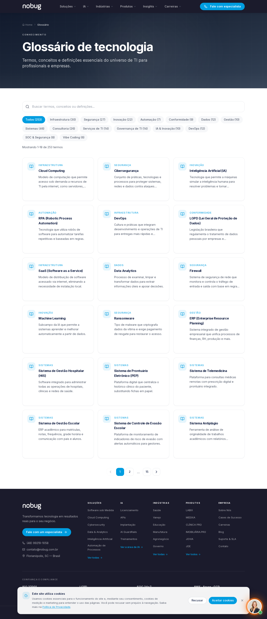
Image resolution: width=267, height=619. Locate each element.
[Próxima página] (156, 472)
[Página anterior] (110, 472)
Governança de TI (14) (132, 128)
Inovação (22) (123, 119)
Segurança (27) (94, 119)
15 (147, 471)
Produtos (126, 6)
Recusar (197, 600)
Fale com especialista (225, 6)
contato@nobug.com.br (42, 549)
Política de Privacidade (56, 606)
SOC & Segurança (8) (40, 137)
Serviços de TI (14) (96, 128)
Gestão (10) (231, 119)
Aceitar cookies (223, 600)
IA (84, 6)
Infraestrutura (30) (63, 119)
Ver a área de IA (130, 547)
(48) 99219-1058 (37, 543)
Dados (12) (208, 119)
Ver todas (93, 557)
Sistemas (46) (34, 128)
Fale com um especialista (44, 532)
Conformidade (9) (181, 119)
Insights (148, 6)
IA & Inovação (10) (168, 128)
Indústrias (103, 6)
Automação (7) (151, 119)
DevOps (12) (197, 128)
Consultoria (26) (64, 128)
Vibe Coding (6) (73, 137)
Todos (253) (33, 119)
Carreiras (171, 6)
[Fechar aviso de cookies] (242, 600)
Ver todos (191, 554)
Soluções (66, 6)
